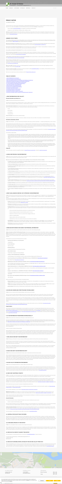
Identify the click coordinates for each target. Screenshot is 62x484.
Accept (57, 480)
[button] (31, 459)
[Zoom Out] (1, 454)
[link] (11, 8)
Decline (50, 480)
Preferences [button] (10, 481)
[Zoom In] (1, 453)
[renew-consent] (1, 483)
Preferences (42, 480)
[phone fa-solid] (54, 8)
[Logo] (31, 3)
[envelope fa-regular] (55, 8)
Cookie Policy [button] (28, 480)
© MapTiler (52, 467)
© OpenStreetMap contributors (58, 467)
